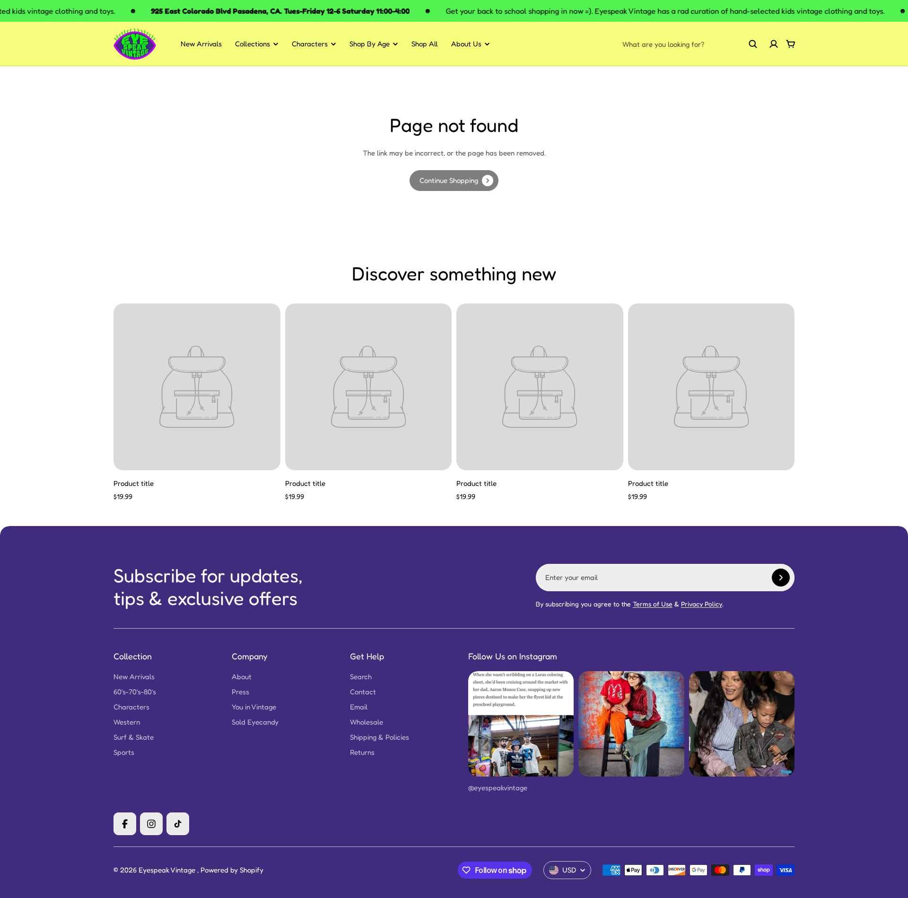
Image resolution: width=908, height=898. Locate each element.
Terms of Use (652, 604)
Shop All (424, 43)
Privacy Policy (701, 604)
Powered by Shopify (232, 869)
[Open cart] (790, 43)
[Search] (752, 44)
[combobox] (690, 44)
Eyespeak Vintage (168, 869)
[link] (454, 180)
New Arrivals (201, 43)
